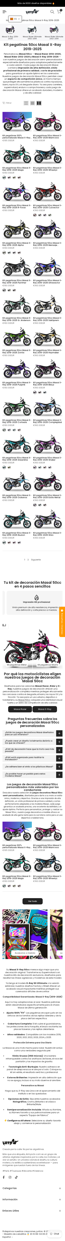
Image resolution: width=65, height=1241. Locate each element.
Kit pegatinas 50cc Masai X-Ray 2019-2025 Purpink (16, 383)
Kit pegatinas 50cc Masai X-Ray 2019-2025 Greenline (16, 459)
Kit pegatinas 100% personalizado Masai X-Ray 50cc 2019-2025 (16, 136)
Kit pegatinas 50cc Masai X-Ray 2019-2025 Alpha (16, 244)
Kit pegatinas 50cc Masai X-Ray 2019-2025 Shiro (47, 534)
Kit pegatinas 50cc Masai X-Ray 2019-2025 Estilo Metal (47, 496)
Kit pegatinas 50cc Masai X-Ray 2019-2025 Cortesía (16, 421)
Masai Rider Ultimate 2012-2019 (54, 38)
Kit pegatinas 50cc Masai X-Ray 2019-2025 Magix (16, 169)
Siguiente (36, 559)
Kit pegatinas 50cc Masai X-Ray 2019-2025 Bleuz (47, 383)
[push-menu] (4, 11)
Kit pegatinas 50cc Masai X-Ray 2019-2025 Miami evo (47, 136)
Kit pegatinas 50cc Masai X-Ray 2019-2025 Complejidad (47, 421)
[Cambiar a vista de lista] (26, 103)
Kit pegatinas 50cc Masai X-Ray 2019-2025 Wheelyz (47, 169)
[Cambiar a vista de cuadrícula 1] (32, 103)
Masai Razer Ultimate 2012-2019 (32, 38)
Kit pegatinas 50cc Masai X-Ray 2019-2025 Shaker (47, 459)
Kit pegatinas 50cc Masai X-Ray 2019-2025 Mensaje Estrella (47, 244)
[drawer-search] (52, 12)
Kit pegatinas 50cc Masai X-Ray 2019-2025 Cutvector (47, 206)
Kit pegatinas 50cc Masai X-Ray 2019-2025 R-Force (16, 206)
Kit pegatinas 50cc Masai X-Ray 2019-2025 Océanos (16, 496)
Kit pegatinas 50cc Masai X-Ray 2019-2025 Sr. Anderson (16, 319)
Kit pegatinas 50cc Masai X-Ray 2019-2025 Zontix (16, 351)
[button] (15, 19)
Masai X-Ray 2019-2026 (10, 38)
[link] (25, 934)
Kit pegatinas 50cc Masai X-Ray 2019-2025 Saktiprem (47, 319)
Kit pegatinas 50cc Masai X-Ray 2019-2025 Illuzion (16, 534)
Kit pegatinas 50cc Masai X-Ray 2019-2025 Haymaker (47, 351)
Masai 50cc (24, 699)
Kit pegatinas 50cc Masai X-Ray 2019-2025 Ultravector (47, 281)
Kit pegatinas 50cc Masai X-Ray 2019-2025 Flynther (16, 281)
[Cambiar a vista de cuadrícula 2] (38, 103)
